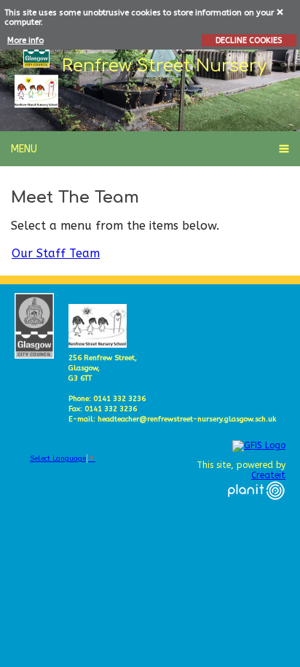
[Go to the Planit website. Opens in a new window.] (256, 509)
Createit (268, 475)
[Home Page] (36, 91)
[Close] (280, 11)
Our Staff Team (56, 253)
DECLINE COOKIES (249, 40)
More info (25, 40)
